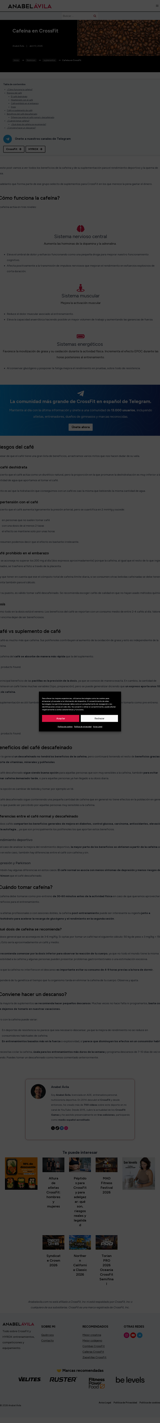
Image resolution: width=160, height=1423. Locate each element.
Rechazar (99, 718)
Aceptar (60, 718)
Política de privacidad (83, 727)
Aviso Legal (97, 727)
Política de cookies (65, 727)
